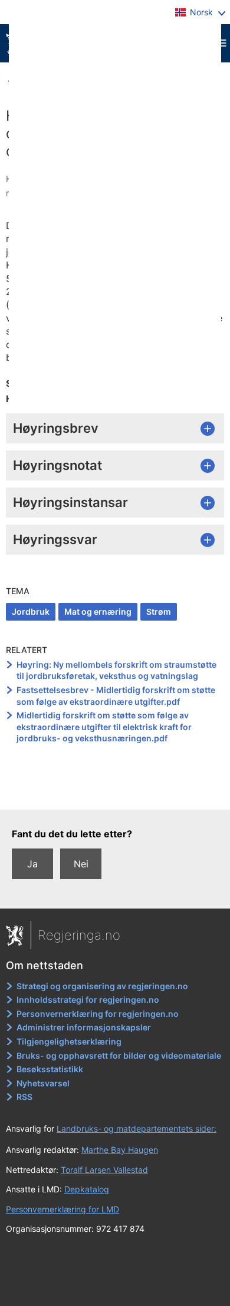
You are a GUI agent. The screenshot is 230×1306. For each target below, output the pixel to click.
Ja (32, 864)
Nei (81, 864)
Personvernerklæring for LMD (62, 1209)
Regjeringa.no (79, 935)
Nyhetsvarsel (43, 1083)
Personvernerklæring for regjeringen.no (98, 1014)
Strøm (158, 611)
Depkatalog (86, 1189)
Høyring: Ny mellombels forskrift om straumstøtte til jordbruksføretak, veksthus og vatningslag (116, 670)
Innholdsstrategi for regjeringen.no (88, 1000)
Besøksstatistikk (50, 1069)
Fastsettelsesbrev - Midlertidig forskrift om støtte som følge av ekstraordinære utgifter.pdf (116, 696)
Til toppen (115, 792)
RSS (24, 1097)
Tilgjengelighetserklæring (69, 1041)
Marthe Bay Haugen (119, 1150)
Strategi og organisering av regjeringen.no (102, 986)
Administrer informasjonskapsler (84, 1027)
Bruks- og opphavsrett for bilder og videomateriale (119, 1055)
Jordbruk (31, 611)
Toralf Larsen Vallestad (104, 1170)
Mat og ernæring (98, 611)
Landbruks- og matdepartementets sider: (136, 1128)
